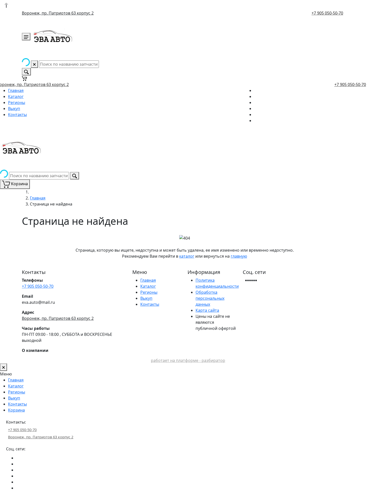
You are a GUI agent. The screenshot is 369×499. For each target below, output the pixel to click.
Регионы (16, 102)
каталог (186, 256)
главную (239, 256)
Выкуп (14, 108)
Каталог (16, 96)
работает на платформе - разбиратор (188, 360)
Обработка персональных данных (210, 298)
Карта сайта (207, 310)
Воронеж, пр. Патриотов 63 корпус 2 (58, 13)
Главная (16, 90)
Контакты (17, 114)
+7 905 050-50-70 (327, 13)
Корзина (16, 410)
